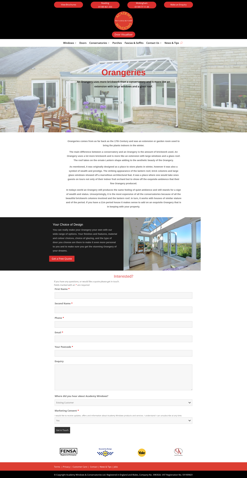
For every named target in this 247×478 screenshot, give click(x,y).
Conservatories (98, 43)
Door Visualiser (123, 34)
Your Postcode (64, 346)
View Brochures (68, 4)
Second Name (64, 303)
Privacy (66, 466)
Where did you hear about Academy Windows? (81, 396)
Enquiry (59, 361)
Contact (94, 466)
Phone (59, 317)
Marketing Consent (67, 410)
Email (59, 332)
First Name (62, 289)
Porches (117, 43)
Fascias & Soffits (134, 43)
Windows (68, 43)
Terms (57, 466)
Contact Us (152, 43)
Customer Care (80, 466)
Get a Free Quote (62, 258)
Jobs (116, 466)
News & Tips (172, 43)
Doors (82, 43)
